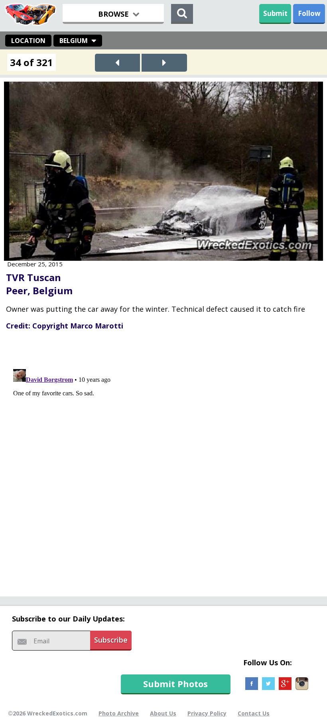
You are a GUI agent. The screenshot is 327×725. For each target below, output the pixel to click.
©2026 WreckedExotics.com (47, 713)
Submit (275, 13)
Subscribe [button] (111, 640)
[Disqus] (163, 465)
